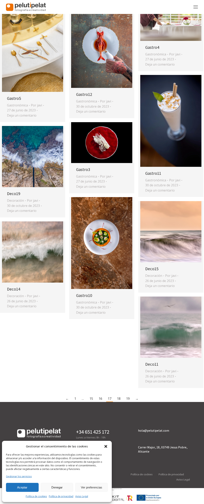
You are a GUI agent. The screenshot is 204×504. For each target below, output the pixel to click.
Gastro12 (84, 94)
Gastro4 (152, 47)
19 (128, 398)
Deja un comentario (21, 115)
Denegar (57, 487)
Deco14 (13, 289)
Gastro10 (84, 295)
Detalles (38, 45)
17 (109, 398)
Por (36, 105)
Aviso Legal (81, 496)
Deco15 (152, 268)
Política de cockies (142, 474)
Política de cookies (36, 496)
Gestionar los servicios (19, 476)
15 (91, 398)
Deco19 (13, 193)
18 (119, 398)
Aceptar (22, 487)
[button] (106, 446)
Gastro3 (83, 169)
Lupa (27, 45)
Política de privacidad (61, 496)
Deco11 (151, 364)
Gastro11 (153, 173)
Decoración (15, 200)
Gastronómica (17, 105)
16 (100, 398)
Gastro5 (14, 98)
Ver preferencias (91, 487)
